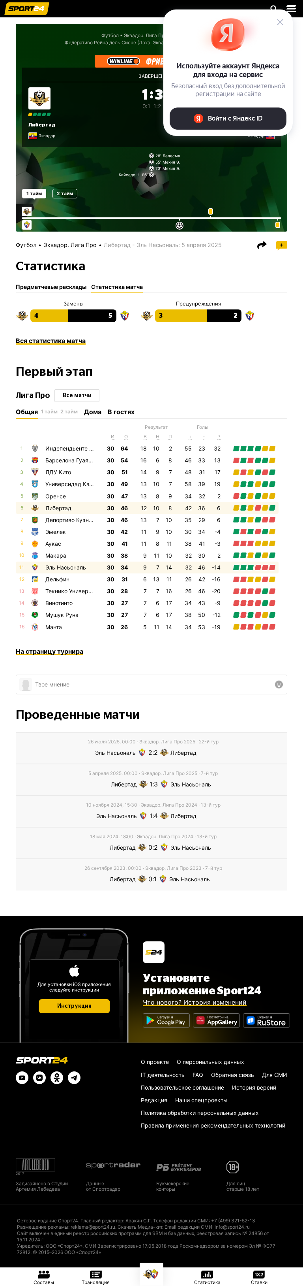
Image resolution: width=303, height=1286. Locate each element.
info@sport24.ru (232, 1227)
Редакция (154, 1100)
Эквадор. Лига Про (70, 244)
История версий (254, 1087)
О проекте (155, 1061)
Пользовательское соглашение (182, 1087)
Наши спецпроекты (201, 1100)
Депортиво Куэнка (70, 520)
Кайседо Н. (129, 174)
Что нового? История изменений (195, 1002)
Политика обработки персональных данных (200, 1112)
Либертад (42, 125)
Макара (55, 555)
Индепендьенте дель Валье (82, 448)
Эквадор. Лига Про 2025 (152, 35)
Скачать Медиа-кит (140, 1227)
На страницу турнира (49, 651)
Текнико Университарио (77, 591)
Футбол (110, 35)
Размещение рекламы (42, 1227)
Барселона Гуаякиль (73, 460)
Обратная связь (232, 1074)
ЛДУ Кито (58, 472)
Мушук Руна (62, 614)
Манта (53, 627)
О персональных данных (210, 1061)
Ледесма (171, 155)
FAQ (198, 1074)
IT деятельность (163, 1074)
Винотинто (59, 603)
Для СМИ (274, 1074)
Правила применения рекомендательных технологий (213, 1125)
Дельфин (57, 579)
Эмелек (55, 531)
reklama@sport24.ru (93, 1227)
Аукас (53, 543)
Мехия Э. (171, 162)
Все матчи (77, 395)
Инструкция (74, 1006)
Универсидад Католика (76, 484)
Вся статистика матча (51, 341)
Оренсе (55, 496)
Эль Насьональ (65, 567)
